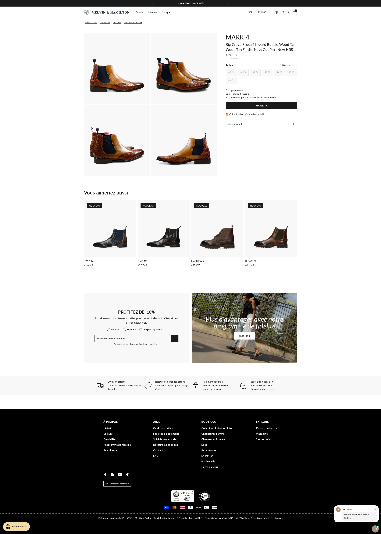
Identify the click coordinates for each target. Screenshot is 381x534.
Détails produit (234, 123)
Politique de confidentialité (111, 518)
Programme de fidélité (117, 444)
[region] (190, 3)
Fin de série (208, 461)
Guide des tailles (163, 428)
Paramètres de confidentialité (219, 518)
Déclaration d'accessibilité (189, 518)
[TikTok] (127, 474)
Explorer (263, 421)
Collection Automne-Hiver (217, 428)
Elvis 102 (143, 261)
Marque (166, 12)
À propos (110, 421)
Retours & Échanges (165, 444)
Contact (158, 450)
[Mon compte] (276, 12)
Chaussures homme (213, 439)
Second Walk (264, 439)
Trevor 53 (251, 261)
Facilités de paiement (166, 433)
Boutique (208, 421)
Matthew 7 (197, 261)
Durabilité (109, 439)
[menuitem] (139, 12)
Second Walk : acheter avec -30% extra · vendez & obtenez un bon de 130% (217, 3)
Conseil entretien (267, 428)
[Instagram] (112, 474)
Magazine (262, 433)
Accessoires (208, 450)
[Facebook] (105, 474)
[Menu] (192, 492)
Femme (139, 12)
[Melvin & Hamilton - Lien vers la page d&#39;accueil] (106, 12)
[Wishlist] (282, 12)
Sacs (204, 444)
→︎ (175, 338)
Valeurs (108, 433)
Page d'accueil (91, 22)
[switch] (187, 499)
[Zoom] (144, 39)
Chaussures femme (213, 433)
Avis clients (110, 450)
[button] (244, 336)
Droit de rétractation (164, 518)
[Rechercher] (288, 12)
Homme (152, 12)
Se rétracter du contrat (116, 483)
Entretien (207, 455)
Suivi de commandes (165, 439)
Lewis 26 (89, 261)
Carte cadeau (209, 466)
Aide (156, 421)
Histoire (108, 428)
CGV (129, 518)
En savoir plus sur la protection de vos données (135, 344)
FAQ (156, 455)
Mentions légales (143, 518)
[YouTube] (120, 474)
